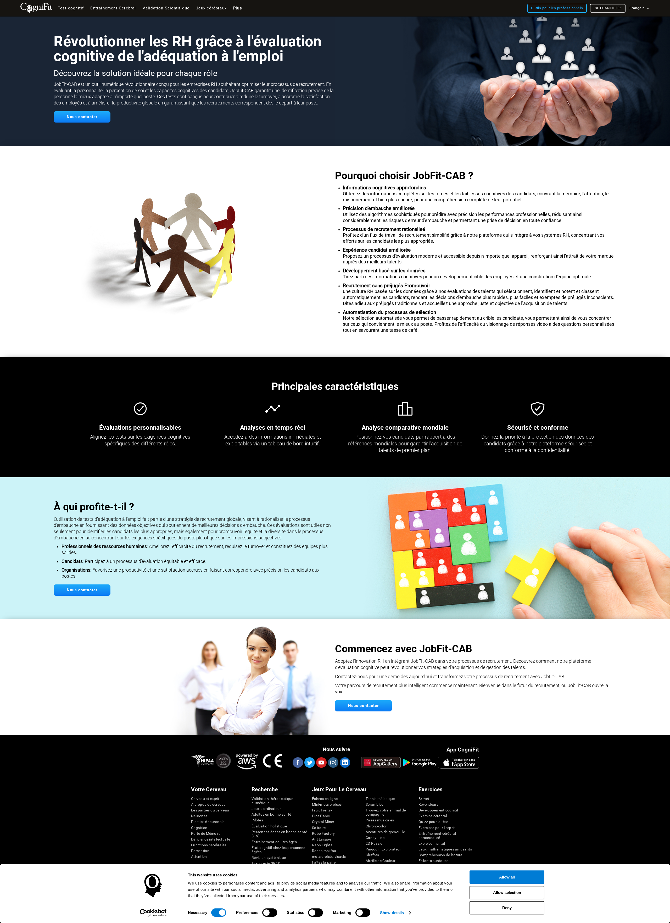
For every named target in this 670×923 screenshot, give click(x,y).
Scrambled (375, 804)
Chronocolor (376, 826)
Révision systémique (269, 857)
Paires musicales (380, 820)
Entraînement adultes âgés (274, 842)
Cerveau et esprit (205, 799)
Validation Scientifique (166, 8)
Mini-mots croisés (327, 804)
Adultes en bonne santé (271, 814)
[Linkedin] (344, 762)
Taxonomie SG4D (266, 863)
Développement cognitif (438, 810)
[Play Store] (419, 762)
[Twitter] (309, 762)
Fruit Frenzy (322, 810)
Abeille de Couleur (380, 861)
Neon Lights (322, 845)
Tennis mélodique (380, 799)
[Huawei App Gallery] (380, 762)
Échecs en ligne (325, 799)
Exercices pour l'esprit (436, 828)
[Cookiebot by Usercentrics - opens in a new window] (153, 913)
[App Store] (459, 762)
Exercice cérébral (432, 816)
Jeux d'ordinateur (266, 808)
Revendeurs (428, 804)
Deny (507, 907)
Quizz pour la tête (433, 822)
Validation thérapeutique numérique (272, 801)
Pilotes (257, 820)
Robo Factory (323, 833)
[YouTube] (321, 762)
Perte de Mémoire (205, 833)
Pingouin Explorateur (383, 849)
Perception (200, 851)
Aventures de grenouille (385, 832)
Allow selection (507, 892)
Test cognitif (71, 8)
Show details (392, 912)
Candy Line (375, 838)
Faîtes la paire (324, 862)
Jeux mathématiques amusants (445, 849)
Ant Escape (321, 839)
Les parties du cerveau (210, 810)
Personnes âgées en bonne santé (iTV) (279, 834)
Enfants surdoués (433, 861)
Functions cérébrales (208, 845)
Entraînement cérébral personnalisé (437, 835)
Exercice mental (431, 843)
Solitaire (319, 828)
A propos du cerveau (208, 804)
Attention (199, 856)
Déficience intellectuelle (210, 839)
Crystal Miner (323, 822)
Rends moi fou (324, 851)
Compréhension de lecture (440, 855)
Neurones (199, 816)
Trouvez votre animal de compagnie (386, 812)
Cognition (199, 828)
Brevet (423, 799)
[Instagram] (332, 762)
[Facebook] (297, 762)
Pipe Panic (321, 816)
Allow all (507, 877)
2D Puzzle (374, 843)
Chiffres (372, 855)
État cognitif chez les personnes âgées (278, 849)
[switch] (269, 912)
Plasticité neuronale (208, 822)
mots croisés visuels (329, 856)
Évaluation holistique (269, 826)
